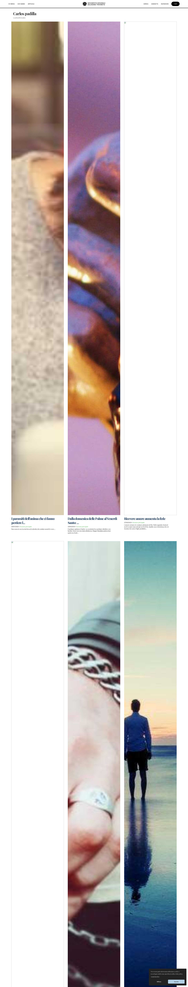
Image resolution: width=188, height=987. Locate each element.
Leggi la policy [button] (155, 976)
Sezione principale (26, 526)
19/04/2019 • (72, 526)
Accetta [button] (176, 982)
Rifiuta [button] (159, 982)
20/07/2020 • (15, 526)
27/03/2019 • (128, 522)
